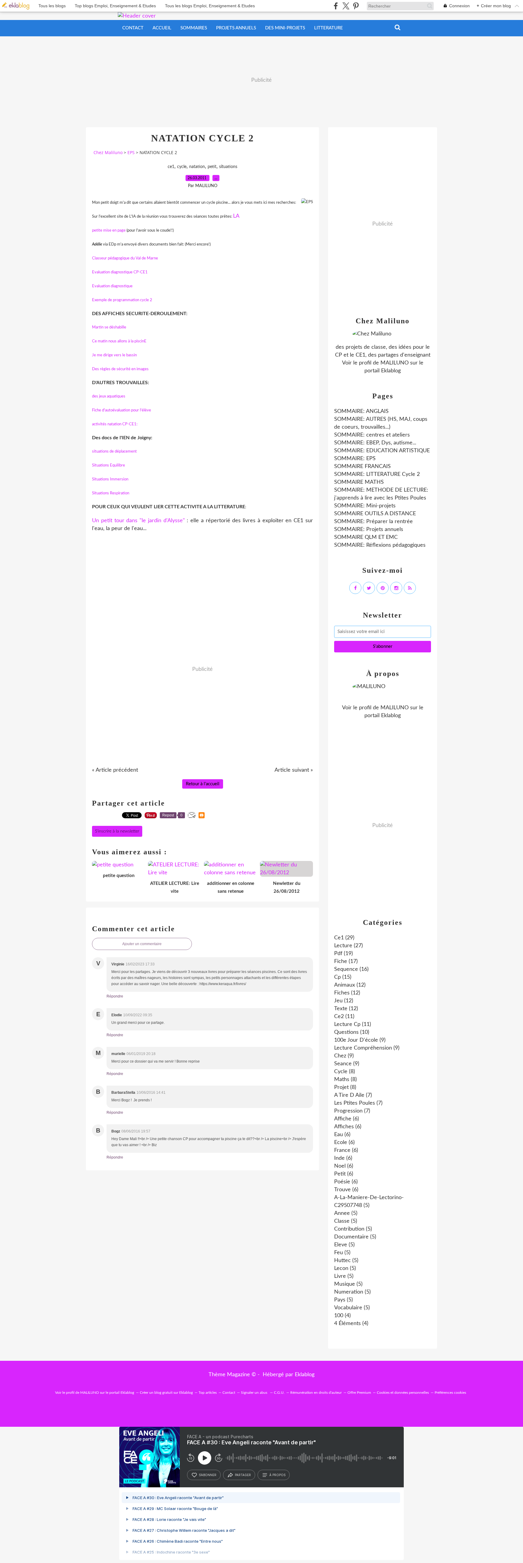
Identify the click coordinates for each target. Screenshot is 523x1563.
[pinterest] (356, 5)
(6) (346, 1119)
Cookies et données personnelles (403, 1392)
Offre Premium (359, 1392)
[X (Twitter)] (346, 5)
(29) (344, 938)
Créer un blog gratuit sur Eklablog (166, 1392)
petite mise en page (109, 230)
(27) (348, 945)
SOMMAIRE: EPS (355, 458)
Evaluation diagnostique (112, 286)
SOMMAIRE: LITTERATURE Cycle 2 (377, 474)
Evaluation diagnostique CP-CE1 (120, 272)
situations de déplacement (114, 451)
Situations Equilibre (108, 465)
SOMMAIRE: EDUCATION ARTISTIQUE (382, 450)
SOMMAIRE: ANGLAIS (361, 411)
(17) (346, 961)
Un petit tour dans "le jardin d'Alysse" (139, 520)
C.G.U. (279, 1392)
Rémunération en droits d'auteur (316, 1392)
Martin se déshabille (109, 327)
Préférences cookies (450, 1392)
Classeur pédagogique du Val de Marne (125, 258)
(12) (350, 985)
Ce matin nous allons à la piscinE (119, 341)
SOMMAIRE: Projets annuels (368, 529)
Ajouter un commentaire (142, 944)
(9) (360, 1040)
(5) (345, 1213)
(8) (344, 1071)
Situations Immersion (110, 479)
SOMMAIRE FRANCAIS (362, 466)
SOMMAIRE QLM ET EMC (366, 537)
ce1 (171, 167)
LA (236, 216)
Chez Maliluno (108, 152)
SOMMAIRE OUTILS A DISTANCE (375, 513)
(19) (343, 953)
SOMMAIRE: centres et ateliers (372, 435)
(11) (344, 1016)
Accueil (162, 28)
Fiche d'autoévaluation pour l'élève (121, 410)
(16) (351, 969)
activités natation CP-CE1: (114, 424)
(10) (351, 1032)
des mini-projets (285, 28)
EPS (131, 152)
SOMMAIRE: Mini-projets (365, 506)
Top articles (208, 1392)
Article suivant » (294, 770)
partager (243, 1475)
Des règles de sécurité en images (120, 369)
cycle (181, 167)
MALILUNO (394, 363)
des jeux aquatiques (108, 396)
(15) (342, 977)
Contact (132, 28)
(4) (342, 1315)
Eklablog (304, 1374)
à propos (277, 1475)
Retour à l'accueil (202, 784)
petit (212, 167)
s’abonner (207, 1475)
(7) (353, 1095)
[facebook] (336, 5)
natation (197, 167)
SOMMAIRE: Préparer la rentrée (373, 521)
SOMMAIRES (193, 28)
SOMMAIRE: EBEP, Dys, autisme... (375, 443)
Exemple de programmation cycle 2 (122, 300)
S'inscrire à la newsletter (117, 831)
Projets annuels (236, 28)
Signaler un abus (254, 1392)
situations (228, 167)
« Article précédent (115, 770)
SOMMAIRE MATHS (359, 482)
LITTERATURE (328, 28)
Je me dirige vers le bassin (114, 355)
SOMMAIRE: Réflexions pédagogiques (380, 545)
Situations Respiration (110, 493)
